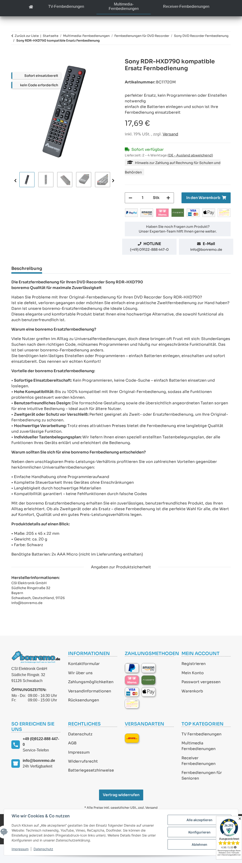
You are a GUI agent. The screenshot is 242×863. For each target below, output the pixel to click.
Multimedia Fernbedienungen (199, 746)
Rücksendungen (83, 700)
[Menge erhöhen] (168, 198)
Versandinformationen (89, 691)
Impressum (79, 752)
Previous (15, 180)
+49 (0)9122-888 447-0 (41, 741)
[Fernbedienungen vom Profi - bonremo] (31, 7)
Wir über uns (80, 672)
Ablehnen (199, 844)
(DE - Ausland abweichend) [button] (190, 155)
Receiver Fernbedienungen (199, 760)
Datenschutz (80, 734)
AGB (72, 743)
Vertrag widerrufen (121, 794)
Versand (170, 134)
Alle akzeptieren (199, 820)
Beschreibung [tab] (26, 268)
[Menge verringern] (130, 198)
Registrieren (194, 663)
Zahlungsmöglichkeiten (90, 681)
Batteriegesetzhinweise (91, 770)
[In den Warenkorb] (15, 55)
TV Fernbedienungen (201, 734)
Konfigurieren (199, 832)
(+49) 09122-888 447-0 (149, 249)
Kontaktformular (84, 663)
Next (113, 180)
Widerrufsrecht (83, 761)
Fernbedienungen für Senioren (202, 775)
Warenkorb (192, 691)
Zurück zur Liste (27, 36)
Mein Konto (193, 672)
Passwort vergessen (201, 681)
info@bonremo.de (206, 249)
